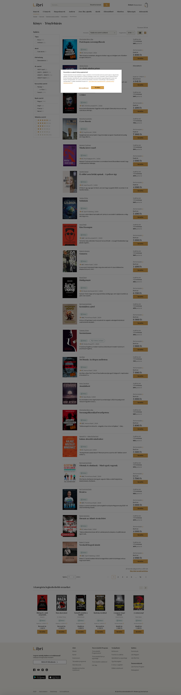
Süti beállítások (84, 88)
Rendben (97, 87)
